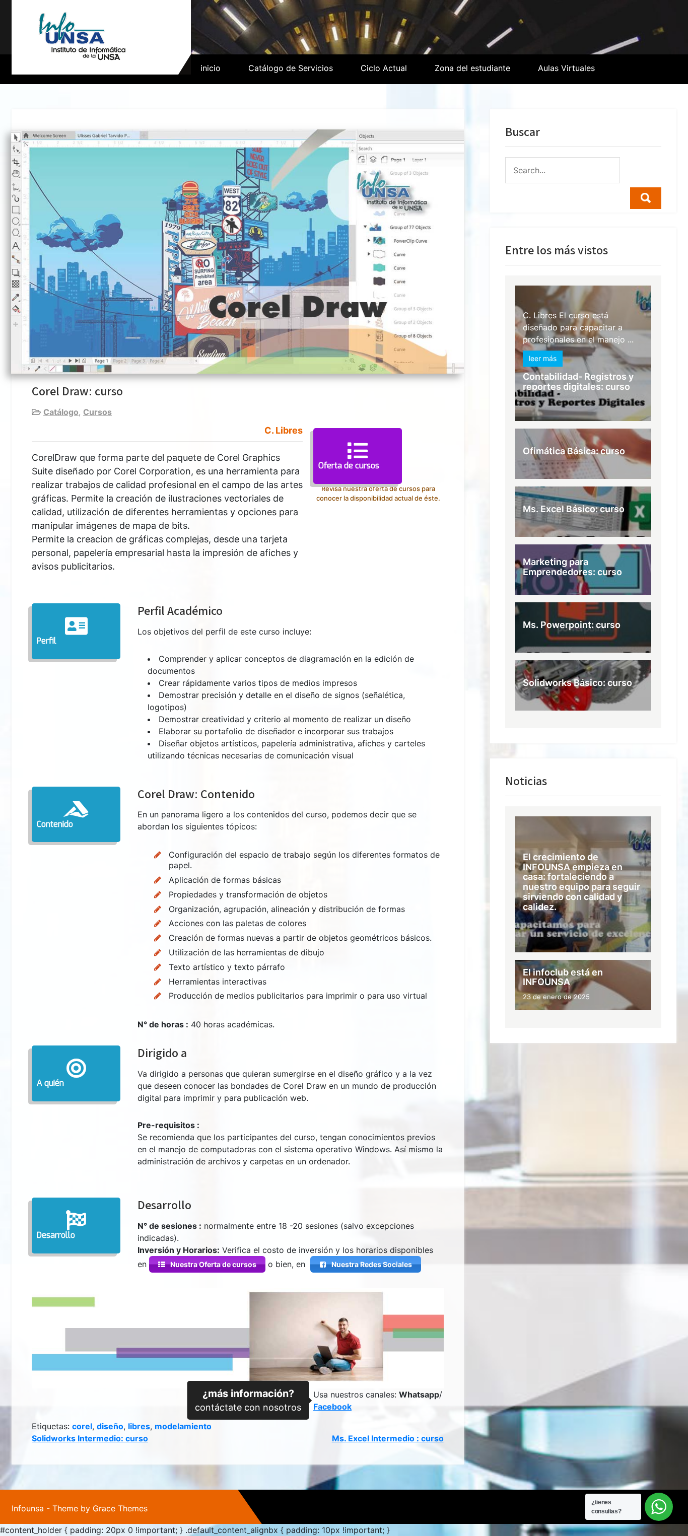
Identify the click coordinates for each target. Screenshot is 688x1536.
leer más (543, 359)
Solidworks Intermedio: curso (90, 1438)
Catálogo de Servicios (290, 68)
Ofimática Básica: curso (574, 451)
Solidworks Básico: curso (577, 682)
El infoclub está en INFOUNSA (563, 977)
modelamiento (183, 1426)
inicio (210, 68)
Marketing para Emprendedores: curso (572, 566)
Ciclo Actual (384, 68)
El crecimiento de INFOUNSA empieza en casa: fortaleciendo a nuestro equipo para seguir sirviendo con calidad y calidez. (581, 881)
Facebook (332, 1407)
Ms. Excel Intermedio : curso (388, 1438)
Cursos (97, 412)
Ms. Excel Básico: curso (574, 509)
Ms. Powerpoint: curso (572, 624)
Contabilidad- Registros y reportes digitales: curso (578, 382)
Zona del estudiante (472, 68)
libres (139, 1426)
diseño (110, 1426)
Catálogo (61, 412)
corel (82, 1426)
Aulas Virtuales (566, 68)
